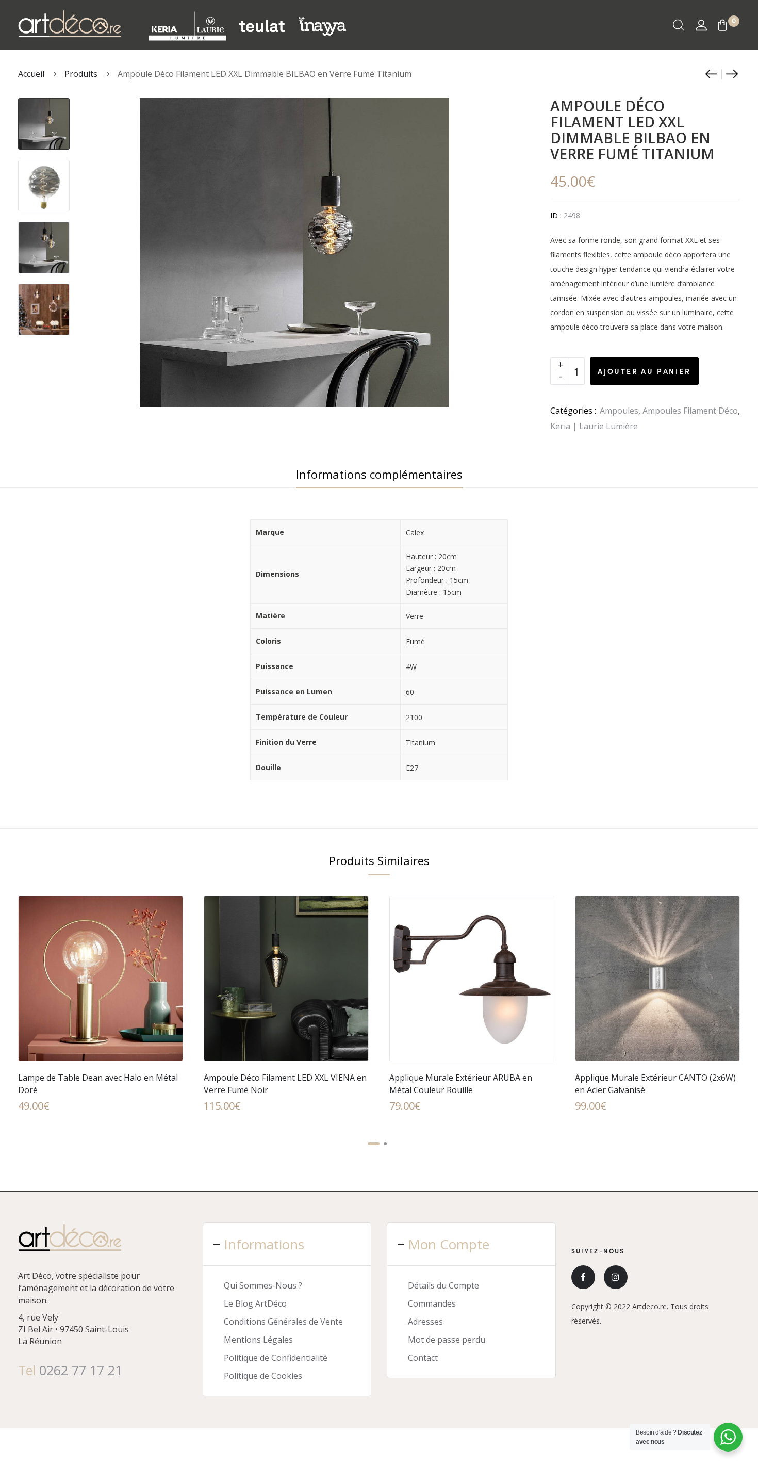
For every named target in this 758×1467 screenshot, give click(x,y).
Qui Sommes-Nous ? (263, 1285)
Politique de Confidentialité (275, 1357)
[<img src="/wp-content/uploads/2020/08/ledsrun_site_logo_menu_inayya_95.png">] (322, 25)
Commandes (432, 1303)
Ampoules (619, 410)
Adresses (425, 1321)
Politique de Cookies (263, 1375)
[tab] (379, 474)
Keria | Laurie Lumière (594, 426)
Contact (423, 1357)
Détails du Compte (443, 1285)
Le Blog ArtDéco (255, 1303)
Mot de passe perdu (446, 1339)
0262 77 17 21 (80, 1370)
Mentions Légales (258, 1339)
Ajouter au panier (644, 371)
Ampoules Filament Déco (690, 410)
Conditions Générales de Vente (283, 1321)
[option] (44, 119)
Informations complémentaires (379, 474)
